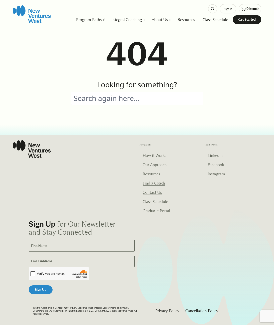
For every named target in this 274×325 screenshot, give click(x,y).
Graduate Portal (156, 210)
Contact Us (152, 192)
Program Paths (89, 19)
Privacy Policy (167, 310)
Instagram (216, 174)
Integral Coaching (126, 19)
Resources (186, 19)
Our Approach (155, 164)
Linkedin (215, 155)
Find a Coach (154, 183)
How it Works (154, 155)
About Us (160, 19)
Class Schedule (215, 19)
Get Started (247, 19)
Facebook (216, 164)
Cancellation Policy (201, 310)
